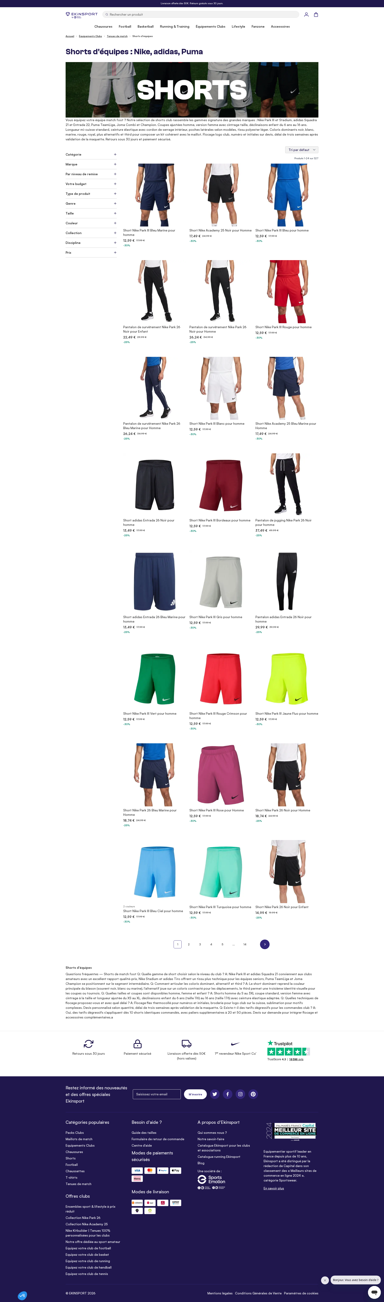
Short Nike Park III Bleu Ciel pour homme (153, 911)
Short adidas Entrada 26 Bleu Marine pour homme (154, 619)
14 (244, 944)
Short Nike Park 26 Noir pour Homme (282, 810)
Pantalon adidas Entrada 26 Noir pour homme (283, 619)
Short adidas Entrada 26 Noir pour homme (148, 522)
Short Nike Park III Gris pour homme (215, 617)
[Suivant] (265, 944)
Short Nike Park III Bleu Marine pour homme (149, 232)
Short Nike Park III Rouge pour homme (283, 327)
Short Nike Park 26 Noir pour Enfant (282, 907)
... (233, 944)
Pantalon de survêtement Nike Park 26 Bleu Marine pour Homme (151, 426)
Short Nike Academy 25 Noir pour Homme (220, 230)
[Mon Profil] (306, 14)
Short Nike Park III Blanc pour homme (216, 424)
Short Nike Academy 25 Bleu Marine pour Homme (285, 426)
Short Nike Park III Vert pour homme (149, 713)
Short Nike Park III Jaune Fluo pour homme (286, 713)
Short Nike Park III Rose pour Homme (216, 810)
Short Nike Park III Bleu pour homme (282, 230)
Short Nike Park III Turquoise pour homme (220, 907)
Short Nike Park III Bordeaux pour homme (219, 520)
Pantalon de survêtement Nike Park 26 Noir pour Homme (217, 329)
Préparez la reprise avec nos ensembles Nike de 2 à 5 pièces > (192, 3)
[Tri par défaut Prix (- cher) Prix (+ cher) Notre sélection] (301, 149)
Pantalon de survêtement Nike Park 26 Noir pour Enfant (151, 329)
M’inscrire (195, 1094)
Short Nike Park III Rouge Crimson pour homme (218, 715)
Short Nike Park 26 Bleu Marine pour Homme (150, 812)
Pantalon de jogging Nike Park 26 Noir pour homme (283, 522)
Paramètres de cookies (301, 1293)
